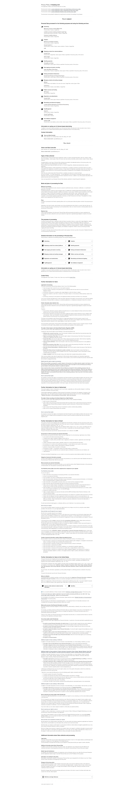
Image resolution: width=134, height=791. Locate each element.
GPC (69, 715)
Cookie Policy (72, 277)
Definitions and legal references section (74, 591)
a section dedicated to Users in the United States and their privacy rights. (66, 9)
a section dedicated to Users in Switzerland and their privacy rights (64, 10)
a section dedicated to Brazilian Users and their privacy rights (63, 11)
